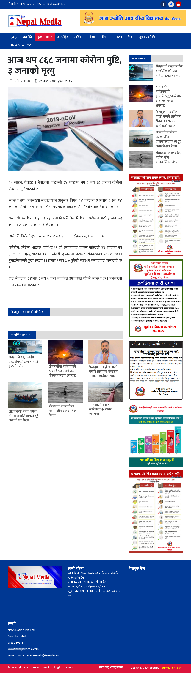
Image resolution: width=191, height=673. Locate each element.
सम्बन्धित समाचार (20, 334)
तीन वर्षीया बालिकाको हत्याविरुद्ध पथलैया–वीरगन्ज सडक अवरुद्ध (169, 96)
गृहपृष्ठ (13, 37)
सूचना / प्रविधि (147, 37)
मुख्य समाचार (44, 37)
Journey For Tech (171, 667)
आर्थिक (78, 37)
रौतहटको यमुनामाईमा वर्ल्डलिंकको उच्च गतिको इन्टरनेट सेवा (169, 71)
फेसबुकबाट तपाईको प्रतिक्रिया (27, 312)
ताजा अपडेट (138, 58)
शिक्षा (130, 37)
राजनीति (27, 37)
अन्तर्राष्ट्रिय (62, 37)
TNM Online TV (20, 45)
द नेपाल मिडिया (23, 81)
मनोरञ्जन (91, 37)
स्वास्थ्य (118, 37)
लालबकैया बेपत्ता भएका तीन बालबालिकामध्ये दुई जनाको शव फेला (168, 139)
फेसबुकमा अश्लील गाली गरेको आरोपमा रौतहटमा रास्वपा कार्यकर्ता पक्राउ (168, 119)
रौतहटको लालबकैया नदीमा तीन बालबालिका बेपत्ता (169, 157)
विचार (105, 37)
